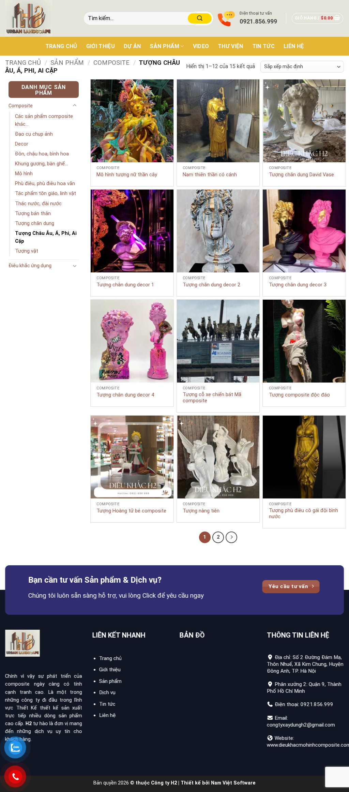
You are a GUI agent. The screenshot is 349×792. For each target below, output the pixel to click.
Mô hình (24, 174)
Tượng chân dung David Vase (301, 175)
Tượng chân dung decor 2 (211, 285)
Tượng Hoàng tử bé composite (131, 511)
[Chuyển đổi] (75, 106)
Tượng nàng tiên (201, 511)
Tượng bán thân (33, 213)
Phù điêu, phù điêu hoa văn (45, 183)
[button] (318, 18)
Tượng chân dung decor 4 (125, 395)
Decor (21, 144)
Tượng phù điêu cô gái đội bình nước (303, 514)
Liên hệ (294, 46)
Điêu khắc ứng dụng (30, 265)
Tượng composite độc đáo (299, 395)
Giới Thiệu (100, 46)
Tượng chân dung (34, 223)
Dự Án (132, 46)
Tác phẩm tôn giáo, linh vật (45, 193)
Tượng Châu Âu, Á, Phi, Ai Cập (46, 237)
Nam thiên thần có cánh (210, 175)
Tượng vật (26, 251)
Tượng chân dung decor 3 (298, 285)
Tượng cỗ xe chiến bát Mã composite (212, 398)
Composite (111, 62)
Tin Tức (263, 46)
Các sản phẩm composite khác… (44, 120)
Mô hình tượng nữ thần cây (126, 175)
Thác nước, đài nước (38, 204)
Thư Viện (230, 46)
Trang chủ (61, 46)
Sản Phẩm (164, 46)
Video (201, 46)
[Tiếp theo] (231, 537)
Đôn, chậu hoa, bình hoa (42, 154)
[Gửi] (200, 18)
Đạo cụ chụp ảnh (34, 134)
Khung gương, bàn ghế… (41, 164)
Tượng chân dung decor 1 (125, 285)
